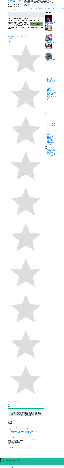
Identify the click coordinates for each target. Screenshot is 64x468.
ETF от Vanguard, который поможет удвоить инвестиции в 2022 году (51, 124)
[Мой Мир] (11, 421)
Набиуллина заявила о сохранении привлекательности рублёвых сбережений (23, 431)
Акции (45, 8)
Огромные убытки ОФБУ (51, 153)
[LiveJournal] (12, 421)
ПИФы (54, 8)
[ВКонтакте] (8, 421)
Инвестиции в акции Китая (51, 154)
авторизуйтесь (10, 399)
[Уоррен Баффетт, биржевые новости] (18, 10)
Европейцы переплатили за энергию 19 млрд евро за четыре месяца (50, 32)
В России (34, 9)
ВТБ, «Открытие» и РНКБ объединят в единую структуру (18, 36)
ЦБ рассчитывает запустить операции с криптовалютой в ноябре (51, 73)
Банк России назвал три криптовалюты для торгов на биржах (20, 426)
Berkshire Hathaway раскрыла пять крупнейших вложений (20, 427)
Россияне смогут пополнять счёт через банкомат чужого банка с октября (22, 428)
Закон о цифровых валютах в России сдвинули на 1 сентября (51, 76)
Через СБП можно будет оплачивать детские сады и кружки (20, 429)
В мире (37, 9)
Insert (11, 467)
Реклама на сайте (13, 446)
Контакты (11, 447)
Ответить (2, 464)
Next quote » (26, 5)
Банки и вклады (56, 9)
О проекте (11, 445)
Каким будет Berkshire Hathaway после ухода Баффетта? (51, 133)
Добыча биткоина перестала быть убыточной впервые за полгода (50, 23)
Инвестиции (41, 8)
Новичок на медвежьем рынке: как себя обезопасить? (51, 143)
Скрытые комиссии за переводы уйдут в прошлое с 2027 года (20, 432)
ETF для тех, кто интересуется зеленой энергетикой (51, 140)
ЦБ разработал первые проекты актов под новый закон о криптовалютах (22, 430)
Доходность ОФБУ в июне (51, 155)
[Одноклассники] (10, 421)
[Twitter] (9, 421)
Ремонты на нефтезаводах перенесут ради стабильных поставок (50, 51)
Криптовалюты (49, 8)
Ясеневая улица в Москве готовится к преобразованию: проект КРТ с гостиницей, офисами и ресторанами (51, 98)
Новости (31, 8)
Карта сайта (10, 450)
